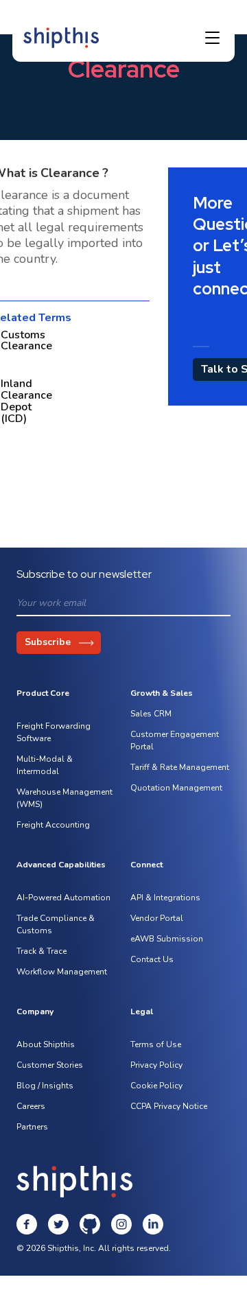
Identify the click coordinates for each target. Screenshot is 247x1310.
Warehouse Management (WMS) (64, 798)
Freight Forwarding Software (53, 732)
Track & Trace (41, 951)
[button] (212, 38)
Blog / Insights (44, 1085)
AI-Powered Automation (63, 897)
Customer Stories (49, 1065)
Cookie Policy (156, 1085)
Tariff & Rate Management (179, 767)
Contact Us (152, 959)
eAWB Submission (166, 938)
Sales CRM (151, 713)
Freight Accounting (53, 824)
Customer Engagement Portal (174, 740)
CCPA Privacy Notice (168, 1106)
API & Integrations (165, 897)
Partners (32, 1126)
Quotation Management (176, 787)
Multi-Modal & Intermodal (44, 765)
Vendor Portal (156, 918)
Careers (30, 1106)
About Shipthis (45, 1044)
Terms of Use (155, 1044)
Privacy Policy (156, 1065)
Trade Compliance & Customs (55, 924)
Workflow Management (61, 971)
